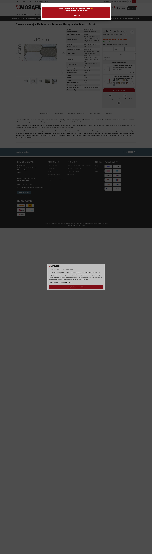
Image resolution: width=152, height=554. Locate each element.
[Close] (109, 5)
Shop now (77, 15)
